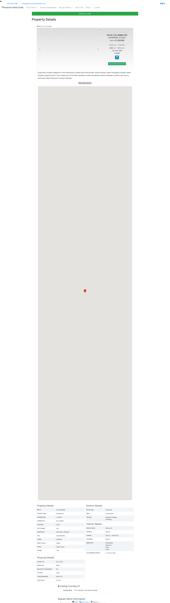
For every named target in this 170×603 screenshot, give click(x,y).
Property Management (48, 7)
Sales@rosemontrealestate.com (34, 4)
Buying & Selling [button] (65, 7)
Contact (97, 7)
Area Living (79, 7)
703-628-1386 (12, 4)
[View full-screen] (98, 30)
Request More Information (117, 64)
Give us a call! (85, 14)
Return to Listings (44, 26)
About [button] (88, 7)
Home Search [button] (31, 7)
